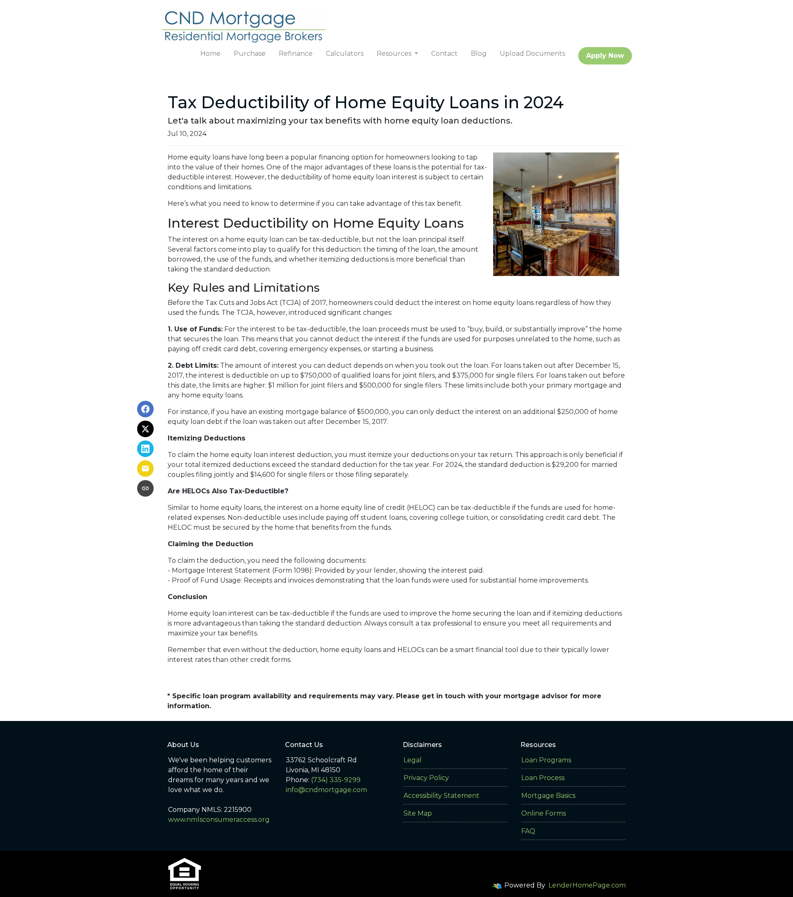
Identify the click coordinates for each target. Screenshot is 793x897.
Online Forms (543, 813)
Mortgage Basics (548, 795)
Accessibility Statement (442, 795)
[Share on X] (145, 429)
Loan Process (543, 778)
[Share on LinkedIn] (145, 448)
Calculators (344, 53)
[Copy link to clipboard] (145, 488)
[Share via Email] (145, 468)
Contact (444, 53)
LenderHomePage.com (587, 885)
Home (210, 53)
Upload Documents (532, 53)
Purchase (250, 53)
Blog (479, 53)
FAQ (528, 831)
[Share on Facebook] (145, 409)
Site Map (418, 813)
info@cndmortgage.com (326, 790)
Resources (395, 53)
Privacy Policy (426, 778)
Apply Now (605, 55)
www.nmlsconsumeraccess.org (219, 819)
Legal (413, 760)
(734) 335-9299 (336, 780)
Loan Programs (546, 760)
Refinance (296, 53)
